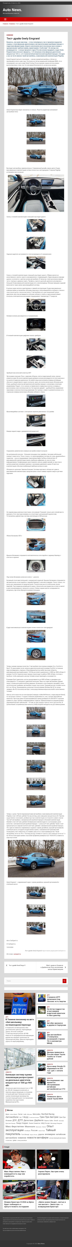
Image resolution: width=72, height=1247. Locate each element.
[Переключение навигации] (5, 19)
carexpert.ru (17, 954)
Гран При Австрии (49, 1117)
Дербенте (39, 1120)
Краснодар (61, 1120)
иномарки (50, 1134)
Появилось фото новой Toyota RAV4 (55, 1097)
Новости (8, 1072)
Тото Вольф (25, 1134)
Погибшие (27, 1130)
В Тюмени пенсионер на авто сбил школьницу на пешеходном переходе (20, 1022)
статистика (9, 1140)
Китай (56, 1120)
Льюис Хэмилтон (34, 1123)
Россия (34, 1130)
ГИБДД (25, 1117)
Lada (24, 1114)
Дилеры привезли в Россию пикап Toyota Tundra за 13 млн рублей (56, 1055)
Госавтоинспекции (34, 1117)
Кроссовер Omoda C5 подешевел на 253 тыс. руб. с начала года (56, 1069)
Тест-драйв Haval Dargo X (17, 965)
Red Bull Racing (47, 1114)
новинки (22, 1138)
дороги (41, 1134)
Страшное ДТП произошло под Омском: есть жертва (56, 999)
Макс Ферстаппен (15, 1126)
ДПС (14, 1120)
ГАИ (20, 1117)
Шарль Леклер (33, 1134)
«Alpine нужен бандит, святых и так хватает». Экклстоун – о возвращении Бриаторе (52, 1204)
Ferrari (20, 1114)
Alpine (7, 1114)
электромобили (22, 1140)
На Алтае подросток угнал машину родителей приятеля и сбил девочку (56, 1012)
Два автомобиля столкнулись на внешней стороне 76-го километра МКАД (56, 1039)
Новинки (10, 35)
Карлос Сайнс (48, 1120)
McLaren (29, 1114)
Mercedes (36, 1114)
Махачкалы (38, 1126)
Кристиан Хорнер (10, 1123)
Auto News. (12, 10)
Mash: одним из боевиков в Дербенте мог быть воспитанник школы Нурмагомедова (52, 967)
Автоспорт (8, 1167)
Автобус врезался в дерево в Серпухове (56, 1024)
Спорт (7, 1147)
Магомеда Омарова (56, 1123)
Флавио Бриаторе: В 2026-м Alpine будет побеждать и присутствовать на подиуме (19, 1204)
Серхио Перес (41, 1130)
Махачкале (30, 1126)
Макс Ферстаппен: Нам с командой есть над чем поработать (15, 1173)
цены (14, 1140)
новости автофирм (37, 1137)
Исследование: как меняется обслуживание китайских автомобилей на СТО (56, 1084)
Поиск (64, 981)
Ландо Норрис (22, 1123)
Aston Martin (13, 1114)
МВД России (45, 1123)
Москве (44, 1126)
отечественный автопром (57, 1138)
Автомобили (12, 1117)
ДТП (7, 1017)
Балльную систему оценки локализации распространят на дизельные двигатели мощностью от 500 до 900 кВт (20, 1079)
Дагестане (28, 1120)
